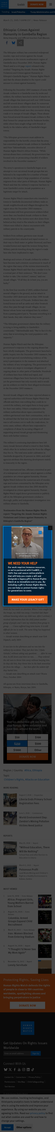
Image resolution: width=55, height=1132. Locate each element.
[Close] (50, 528)
